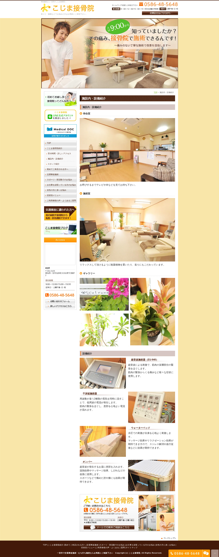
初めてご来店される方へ (57, 169)
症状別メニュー (53, 195)
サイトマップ (132, 548)
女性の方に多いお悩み (56, 190)
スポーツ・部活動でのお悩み (59, 180)
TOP (155, 92)
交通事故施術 (53, 174)
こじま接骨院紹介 (54, 148)
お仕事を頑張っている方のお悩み (61, 185)
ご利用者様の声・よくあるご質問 (61, 200)
